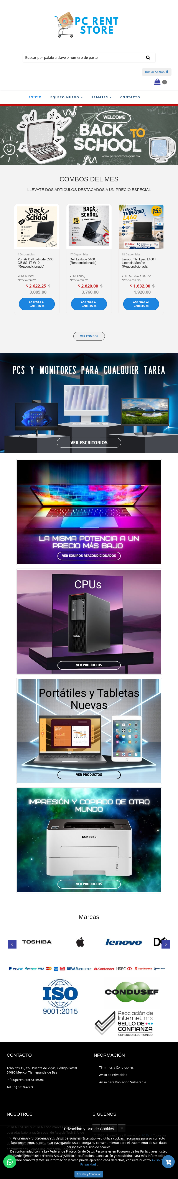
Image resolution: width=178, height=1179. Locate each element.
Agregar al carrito (37, 304)
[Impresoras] (89, 841)
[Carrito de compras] (168, 1161)
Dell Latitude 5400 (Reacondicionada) (83, 261)
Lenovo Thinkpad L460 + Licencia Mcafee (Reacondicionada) (139, 262)
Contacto (130, 97)
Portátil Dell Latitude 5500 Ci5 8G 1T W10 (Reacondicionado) (35, 262)
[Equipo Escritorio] (89, 402)
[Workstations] (89, 622)
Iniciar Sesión (155, 72)
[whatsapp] (9, 1161)
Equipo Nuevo (65, 97)
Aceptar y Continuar (89, 1174)
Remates (100, 97)
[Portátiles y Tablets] (89, 732)
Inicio (35, 97)
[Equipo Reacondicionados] (89, 513)
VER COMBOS (89, 336)
